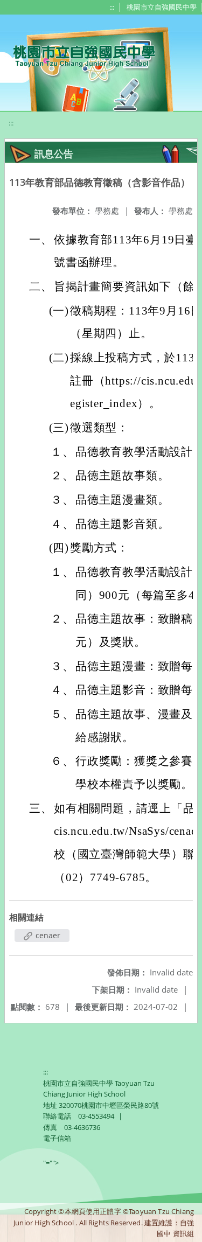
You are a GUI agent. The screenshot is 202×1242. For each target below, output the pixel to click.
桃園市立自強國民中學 (162, 7)
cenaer (46, 935)
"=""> (51, 1163)
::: (111, 7)
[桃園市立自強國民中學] (79, 55)
